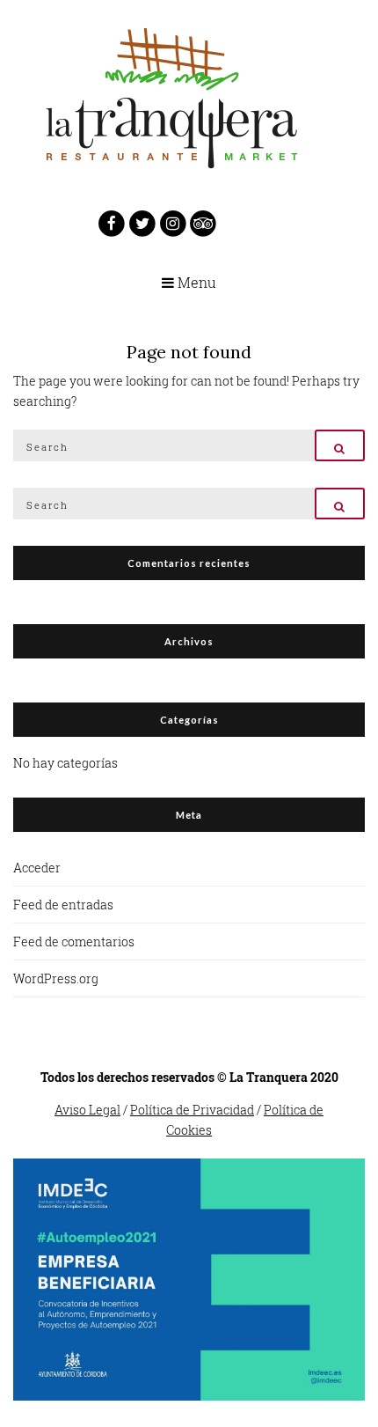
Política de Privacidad (192, 1109)
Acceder (37, 867)
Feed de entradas (63, 904)
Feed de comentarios (73, 941)
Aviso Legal (87, 1109)
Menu (195, 283)
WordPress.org (55, 978)
